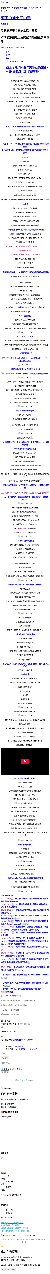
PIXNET (10, 1239)
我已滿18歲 (6, 1269)
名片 (7, 58)
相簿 (7, 52)
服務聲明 (25, 1242)
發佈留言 (5, 1072)
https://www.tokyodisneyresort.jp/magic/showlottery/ (25, 307)
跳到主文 (4, 24)
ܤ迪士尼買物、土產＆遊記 (26, 1049)
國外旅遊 (19, 1047)
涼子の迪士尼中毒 (16, 18)
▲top (3, 1053)
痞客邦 (14, 1040)
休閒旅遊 (20, 48)
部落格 (8, 55)
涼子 (3, 1027)
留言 (19, 1040)
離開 (13, 1269)
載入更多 (5, 1058)
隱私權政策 (41, 1239)
